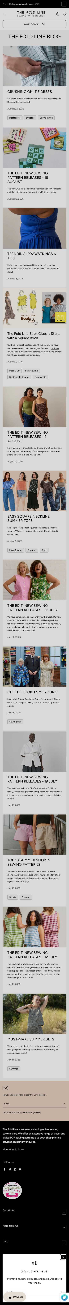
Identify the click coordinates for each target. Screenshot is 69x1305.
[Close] (63, 1257)
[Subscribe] (60, 1292)
